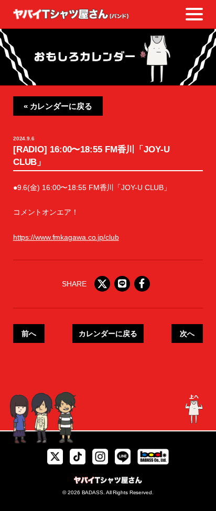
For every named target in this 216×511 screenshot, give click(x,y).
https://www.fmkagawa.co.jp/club (66, 237)
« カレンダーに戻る (58, 106)
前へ (28, 333)
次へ (187, 333)
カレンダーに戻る (108, 333)
